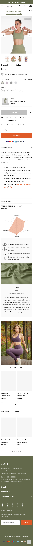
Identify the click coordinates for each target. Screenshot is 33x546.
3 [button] (16, 451)
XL (21, 90)
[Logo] (10, 6)
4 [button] (18, 451)
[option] (16, 35)
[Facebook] (2, 504)
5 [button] (20, 451)
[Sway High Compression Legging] (5, 101)
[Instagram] (12, 504)
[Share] (30, 112)
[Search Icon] (19, 6)
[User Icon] (25, 6)
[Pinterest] (17, 504)
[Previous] (3, 35)
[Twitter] (7, 504)
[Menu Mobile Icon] (2, 6)
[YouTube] (22, 504)
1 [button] (15, 404)
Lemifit (12, 98)
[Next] (29, 35)
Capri (11, 187)
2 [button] (17, 404)
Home (8, 11)
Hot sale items (16, 11)
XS (3, 90)
